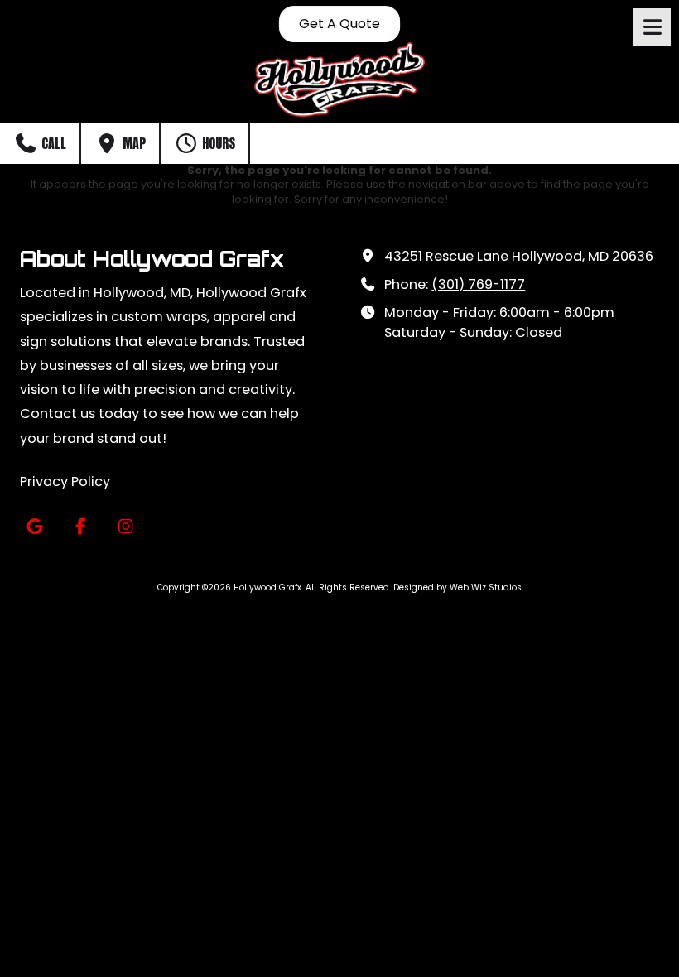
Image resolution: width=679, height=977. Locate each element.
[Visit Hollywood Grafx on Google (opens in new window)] (34, 527)
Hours (217, 143)
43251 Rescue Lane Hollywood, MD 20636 (518, 256)
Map (132, 143)
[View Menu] (652, 27)
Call (52, 143)
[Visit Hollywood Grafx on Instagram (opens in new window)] (125, 527)
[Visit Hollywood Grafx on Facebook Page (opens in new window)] (79, 527)
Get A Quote (339, 23)
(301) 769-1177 (478, 284)
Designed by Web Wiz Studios (457, 587)
